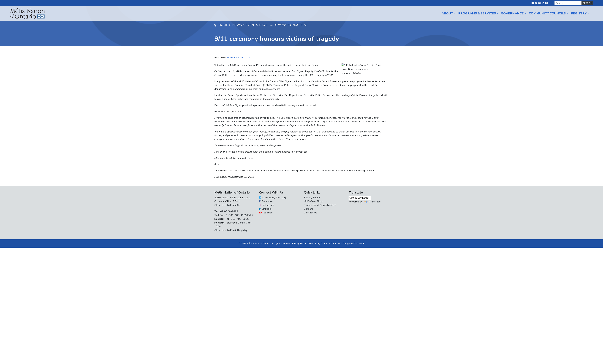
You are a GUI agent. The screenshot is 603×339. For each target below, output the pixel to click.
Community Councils (547, 13)
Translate (374, 201)
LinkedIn (266, 209)
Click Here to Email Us (227, 205)
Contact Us (310, 212)
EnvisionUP (358, 243)
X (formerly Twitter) (273, 197)
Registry (579, 13)
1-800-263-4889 (236, 215)
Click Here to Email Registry (230, 230)
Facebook (267, 201)
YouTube (267, 212)
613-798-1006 (239, 219)
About (447, 13)
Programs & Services (477, 13)
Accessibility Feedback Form (322, 243)
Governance (512, 13)
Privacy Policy (312, 197)
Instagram (267, 205)
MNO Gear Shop (313, 201)
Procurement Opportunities (320, 205)
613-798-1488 (229, 211)
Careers (308, 209)
